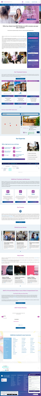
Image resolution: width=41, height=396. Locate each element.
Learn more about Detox (20, 202)
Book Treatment (20, 303)
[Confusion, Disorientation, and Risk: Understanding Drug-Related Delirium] (7, 271)
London (18, 377)
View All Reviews (20, 328)
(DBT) (11, 216)
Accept (14, 394)
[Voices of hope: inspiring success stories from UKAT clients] (33, 236)
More (9, 248)
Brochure (25, 384)
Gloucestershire (19, 383)
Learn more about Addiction (7, 202)
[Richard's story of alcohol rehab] (20, 236)
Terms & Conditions (26, 387)
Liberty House (12, 378)
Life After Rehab (25, 383)
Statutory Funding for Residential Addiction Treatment (26, 378)
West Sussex (18, 385)
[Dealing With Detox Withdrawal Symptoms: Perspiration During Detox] (33, 271)
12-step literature (11, 217)
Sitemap (24, 388)
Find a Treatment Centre (20, 78)
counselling (14, 297)
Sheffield (18, 384)
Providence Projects (13, 384)
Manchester (18, 378)
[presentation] (21, 124)
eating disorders (21, 39)
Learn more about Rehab (33, 202)
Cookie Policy (25, 386)
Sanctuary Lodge (12, 383)
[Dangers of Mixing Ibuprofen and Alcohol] (20, 271)
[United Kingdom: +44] (28, 47)
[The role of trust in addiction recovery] (7, 236)
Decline (9, 394)
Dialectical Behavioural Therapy (6, 216)
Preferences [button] (12, 393)
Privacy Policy (25, 385)
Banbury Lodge (12, 377)
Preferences (4, 394)
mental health (36, 258)
